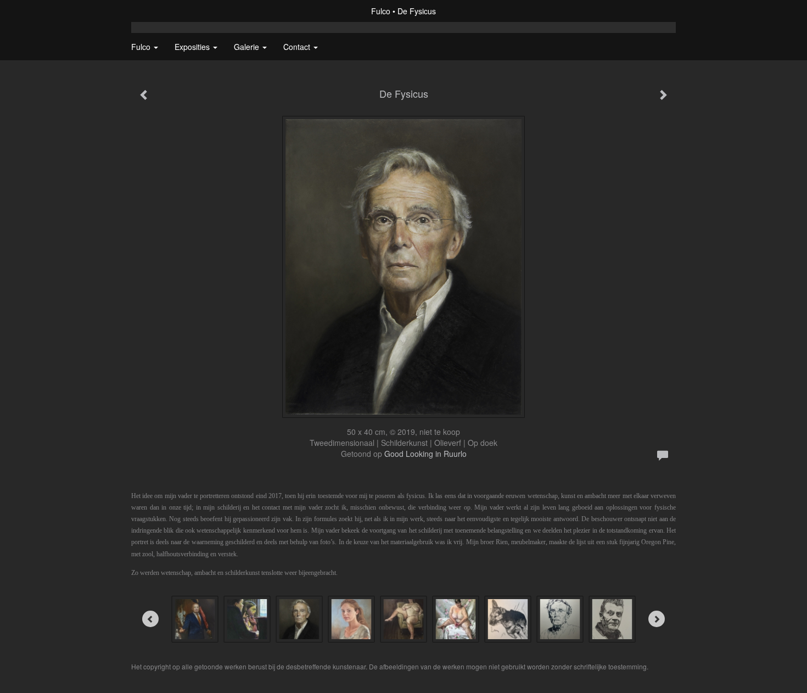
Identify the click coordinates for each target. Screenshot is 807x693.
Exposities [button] (193, 46)
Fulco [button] (142, 46)
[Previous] (150, 619)
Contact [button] (297, 46)
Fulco (380, 10)
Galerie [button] (247, 46)
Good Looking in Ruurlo (425, 453)
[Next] (656, 619)
